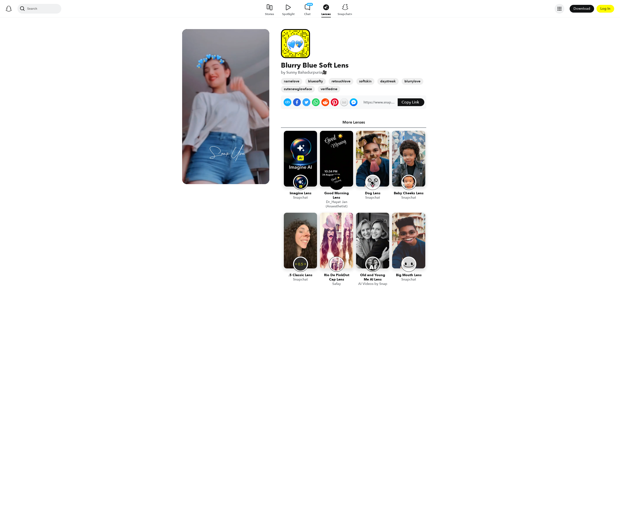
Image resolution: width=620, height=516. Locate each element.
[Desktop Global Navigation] (9, 9)
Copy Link (410, 102)
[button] (287, 102)
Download (582, 8)
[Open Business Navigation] (559, 9)
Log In (605, 8)
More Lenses (353, 122)
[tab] (353, 122)
